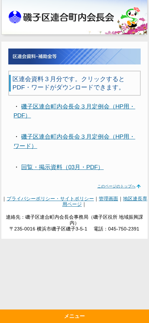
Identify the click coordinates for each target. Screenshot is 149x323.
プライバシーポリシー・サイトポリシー (50, 198)
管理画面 (108, 198)
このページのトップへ (116, 186)
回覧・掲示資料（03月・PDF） (62, 167)
